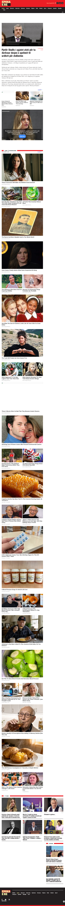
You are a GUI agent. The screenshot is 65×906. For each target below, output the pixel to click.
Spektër (55, 8)
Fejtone (32, 8)
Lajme (7, 8)
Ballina (3, 8)
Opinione (23, 8)
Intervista (17, 8)
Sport (45, 8)
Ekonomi (12, 8)
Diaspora (50, 8)
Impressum (4, 901)
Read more (22, 136)
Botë (37, 8)
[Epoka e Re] (6, 5)
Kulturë (40, 8)
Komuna (28, 8)
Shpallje (59, 8)
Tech (4, 9)
